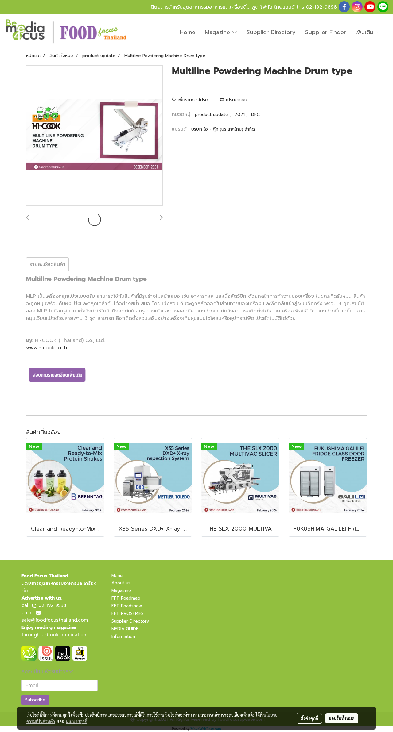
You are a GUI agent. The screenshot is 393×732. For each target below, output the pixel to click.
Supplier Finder (325, 32)
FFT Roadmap (125, 598)
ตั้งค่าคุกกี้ (309, 718)
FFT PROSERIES (127, 613)
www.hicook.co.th (46, 347)
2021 (240, 114)
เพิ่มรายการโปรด (192, 100)
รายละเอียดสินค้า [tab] (47, 264)
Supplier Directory (271, 32)
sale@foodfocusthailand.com (54, 620)
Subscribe (35, 700)
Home (187, 32)
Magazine (218, 32)
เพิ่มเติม (365, 32)
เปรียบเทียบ (235, 100)
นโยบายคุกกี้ (76, 721)
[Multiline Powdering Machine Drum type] (94, 136)
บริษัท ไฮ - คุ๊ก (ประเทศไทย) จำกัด (223, 129)
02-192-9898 (321, 7)
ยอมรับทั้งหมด (342, 718)
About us (120, 583)
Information (123, 636)
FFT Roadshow (126, 606)
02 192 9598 (52, 605)
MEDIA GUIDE (124, 629)
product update (212, 114)
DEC (255, 114)
